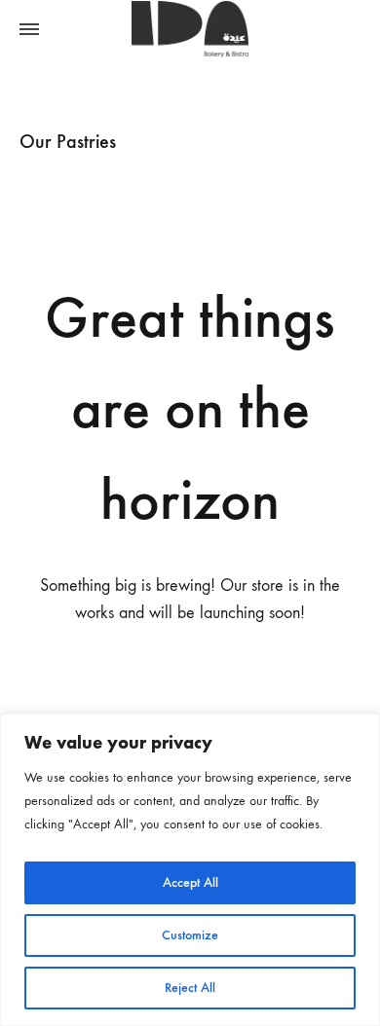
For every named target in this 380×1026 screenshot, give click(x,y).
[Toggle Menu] (29, 30)
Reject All (190, 987)
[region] (190, 870)
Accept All (190, 882)
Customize (190, 935)
